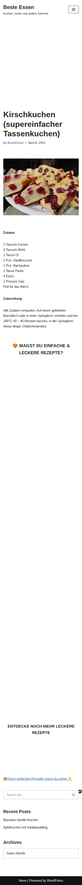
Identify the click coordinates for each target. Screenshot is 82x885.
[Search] (74, 794)
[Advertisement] (41, 62)
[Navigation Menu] (73, 9)
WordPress (55, 880)
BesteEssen (15, 142)
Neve (22, 880)
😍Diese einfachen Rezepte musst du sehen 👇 (37, 779)
